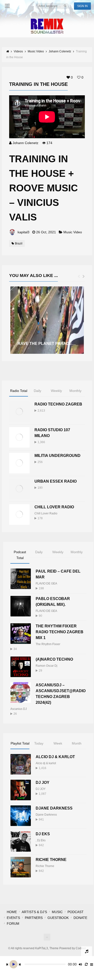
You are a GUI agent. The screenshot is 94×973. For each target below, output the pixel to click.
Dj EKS (43, 834)
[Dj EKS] (20, 841)
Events (13, 918)
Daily (37, 391)
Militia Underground (57, 456)
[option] (47, 320)
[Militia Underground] (19, 463)
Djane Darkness (54, 808)
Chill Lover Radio (54, 507)
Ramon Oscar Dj (46, 665)
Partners (34, 918)
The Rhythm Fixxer (48, 644)
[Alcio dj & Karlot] (20, 764)
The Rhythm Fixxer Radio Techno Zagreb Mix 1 (59, 632)
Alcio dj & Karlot (55, 757)
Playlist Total (20, 743)
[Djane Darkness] (20, 815)
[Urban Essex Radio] (19, 488)
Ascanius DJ (18, 709)
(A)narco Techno (54, 659)
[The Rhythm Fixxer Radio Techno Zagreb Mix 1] (20, 633)
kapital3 (23, 232)
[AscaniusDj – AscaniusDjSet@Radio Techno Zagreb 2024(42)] (20, 692)
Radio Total (18, 391)
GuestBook (58, 918)
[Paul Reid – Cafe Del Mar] (20, 578)
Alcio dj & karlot (46, 763)
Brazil (18, 243)
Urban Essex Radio (55, 481)
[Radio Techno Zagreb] (19, 411)
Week (58, 743)
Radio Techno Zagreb (58, 404)
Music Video (72, 232)
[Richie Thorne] (20, 867)
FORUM (13, 923)
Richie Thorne (51, 860)
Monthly (75, 391)
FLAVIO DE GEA (46, 583)
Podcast (75, 912)
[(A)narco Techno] (20, 667)
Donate (80, 918)
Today (38, 743)
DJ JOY (42, 782)
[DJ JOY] (20, 790)
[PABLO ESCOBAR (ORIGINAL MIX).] (20, 606)
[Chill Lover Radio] (19, 514)
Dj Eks (41, 840)
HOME (12, 912)
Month (76, 743)
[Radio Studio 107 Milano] (19, 437)
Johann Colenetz (25, 143)
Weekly (56, 391)
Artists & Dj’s (34, 912)
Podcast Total (20, 555)
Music (57, 912)
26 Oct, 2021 (46, 232)
